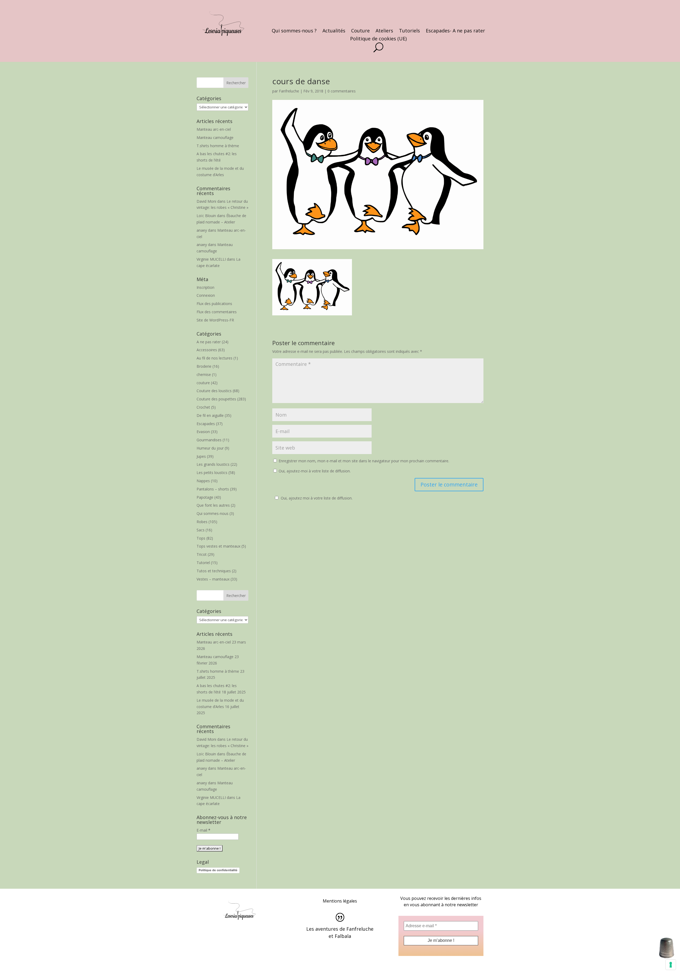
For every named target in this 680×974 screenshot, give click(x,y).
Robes (202, 521)
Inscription (205, 287)
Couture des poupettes (216, 398)
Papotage (205, 497)
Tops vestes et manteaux (218, 546)
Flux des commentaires (217, 311)
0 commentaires (342, 91)
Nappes (203, 480)
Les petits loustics (212, 472)
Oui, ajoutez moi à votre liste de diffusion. (316, 498)
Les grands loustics (213, 464)
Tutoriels (409, 31)
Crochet (203, 407)
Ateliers (384, 31)
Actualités (333, 31)
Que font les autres (213, 505)
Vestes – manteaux (213, 579)
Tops (201, 538)
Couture (360, 31)
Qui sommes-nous (212, 513)
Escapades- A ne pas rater (455, 31)
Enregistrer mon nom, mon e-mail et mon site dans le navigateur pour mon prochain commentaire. (364, 460)
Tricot (202, 554)
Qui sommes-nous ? (294, 31)
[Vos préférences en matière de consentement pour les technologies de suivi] (671, 965)
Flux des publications (214, 303)
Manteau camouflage (215, 137)
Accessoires (207, 349)
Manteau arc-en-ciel (214, 129)
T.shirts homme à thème (218, 145)
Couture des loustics (214, 390)
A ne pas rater (209, 341)
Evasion (203, 431)
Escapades (206, 423)
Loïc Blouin (206, 215)
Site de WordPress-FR (215, 320)
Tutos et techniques (214, 570)
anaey (202, 230)
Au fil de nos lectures (214, 358)
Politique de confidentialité (218, 870)
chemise (204, 374)
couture (203, 382)
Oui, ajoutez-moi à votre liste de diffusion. (314, 470)
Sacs (201, 529)
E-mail (203, 830)
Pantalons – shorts (213, 489)
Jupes (201, 456)
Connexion (206, 295)
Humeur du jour (210, 448)
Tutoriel (203, 562)
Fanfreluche (289, 91)
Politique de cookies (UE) (378, 39)
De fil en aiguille (210, 415)
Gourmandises (209, 439)
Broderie (204, 366)
